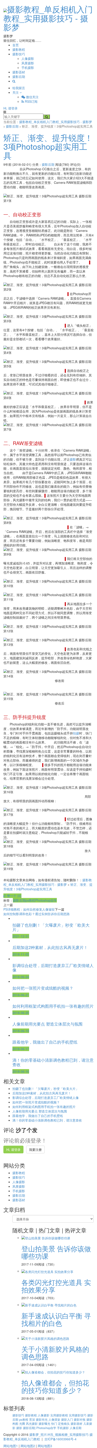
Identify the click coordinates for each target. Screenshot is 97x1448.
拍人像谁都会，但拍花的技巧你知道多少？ (55, 1386)
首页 (15, 45)
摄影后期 (18, 76)
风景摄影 (27, 63)
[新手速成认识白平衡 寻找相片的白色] (48, 1304)
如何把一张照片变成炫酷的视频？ (36, 1102)
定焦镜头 (64, 1423)
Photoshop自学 (46, 900)
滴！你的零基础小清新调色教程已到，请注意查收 (47, 1120)
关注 (16, 92)
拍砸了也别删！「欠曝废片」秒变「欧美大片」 (45, 1088)
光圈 (22, 1423)
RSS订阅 (30, 101)
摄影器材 (18, 72)
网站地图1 (10, 1445)
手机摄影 (27, 67)
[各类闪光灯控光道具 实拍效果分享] (47, 1271)
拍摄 (76, 733)
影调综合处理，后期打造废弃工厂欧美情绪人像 (45, 1097)
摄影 (73, 459)
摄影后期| (29, 1428)
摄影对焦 (80, 1419)
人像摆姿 (54, 1419)
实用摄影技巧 (78, 1415)
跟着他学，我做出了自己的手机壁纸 (37, 1115)
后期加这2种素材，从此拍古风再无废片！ (41, 1093)
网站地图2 (28, 1445)
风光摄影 (32, 1423)
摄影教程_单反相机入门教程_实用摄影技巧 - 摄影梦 (48, 18)
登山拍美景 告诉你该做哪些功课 (56, 1252)
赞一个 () (13, 895)
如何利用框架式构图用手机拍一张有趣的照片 (44, 1106)
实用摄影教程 (59, 1415)
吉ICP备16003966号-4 (60, 1439)
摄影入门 (67, 1419)
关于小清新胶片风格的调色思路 (55, 1352)
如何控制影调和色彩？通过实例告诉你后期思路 (36, 914)
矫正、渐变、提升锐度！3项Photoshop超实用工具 (48, 146)
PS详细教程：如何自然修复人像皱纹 (29, 909)
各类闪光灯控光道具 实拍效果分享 (56, 1285)
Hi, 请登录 (10, 108)
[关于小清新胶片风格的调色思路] (45, 1338)
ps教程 (30, 900)
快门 (54, 1423)
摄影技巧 (18, 54)
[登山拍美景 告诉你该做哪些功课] (45, 1237)
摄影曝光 (45, 1423)
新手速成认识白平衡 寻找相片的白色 (56, 1319)
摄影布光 (42, 1419)
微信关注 (32, 97)
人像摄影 (27, 58)
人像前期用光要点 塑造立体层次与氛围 (39, 1111)
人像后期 (75, 1428)
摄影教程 (18, 49)
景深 (32, 1419)
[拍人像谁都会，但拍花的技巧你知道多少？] (53, 1371)
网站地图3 (45, 1445)
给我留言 (18, 88)
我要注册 (35, 1149)
